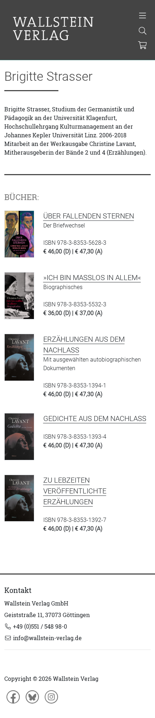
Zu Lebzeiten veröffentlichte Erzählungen (74, 491)
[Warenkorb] (142, 45)
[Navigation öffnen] (142, 16)
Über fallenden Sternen (88, 216)
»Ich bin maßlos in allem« (92, 277)
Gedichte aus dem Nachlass (94, 418)
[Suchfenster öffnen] (142, 31)
